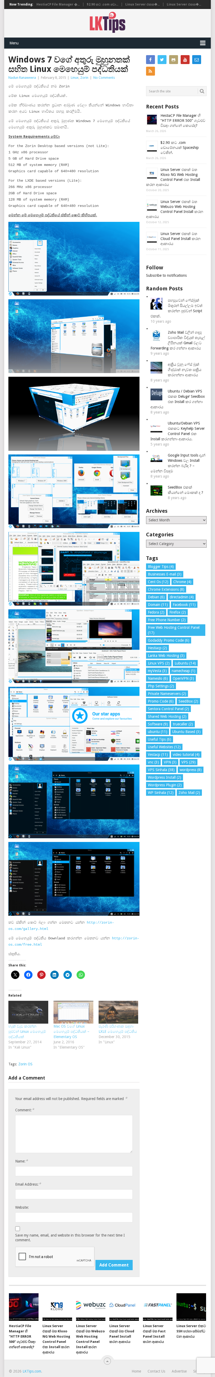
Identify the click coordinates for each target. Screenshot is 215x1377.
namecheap (183, 671)
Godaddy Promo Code (168, 640)
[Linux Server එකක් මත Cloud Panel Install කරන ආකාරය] (124, 1307)
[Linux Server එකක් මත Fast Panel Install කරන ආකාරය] (158, 1307)
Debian (156, 597)
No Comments (104, 78)
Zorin (84, 78)
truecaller (183, 724)
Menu (14, 43)
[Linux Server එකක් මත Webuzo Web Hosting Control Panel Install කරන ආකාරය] (91, 1307)
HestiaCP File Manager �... (58, 4)
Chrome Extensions (166, 589)
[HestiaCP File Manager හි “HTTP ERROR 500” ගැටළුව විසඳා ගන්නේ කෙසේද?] (24, 1307)
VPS (188, 762)
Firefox (177, 612)
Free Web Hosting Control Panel (174, 630)
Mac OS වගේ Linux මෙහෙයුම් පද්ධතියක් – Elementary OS (71, 1031)
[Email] (196, 59)
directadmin (182, 597)
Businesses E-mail (164, 574)
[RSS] (150, 71)
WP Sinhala (161, 792)
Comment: (24, 1109)
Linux (75, 78)
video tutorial (186, 754)
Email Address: (28, 1184)
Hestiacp (157, 648)
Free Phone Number (167, 620)
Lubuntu (185, 663)
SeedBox (188, 701)
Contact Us (156, 1371)
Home (136, 1371)
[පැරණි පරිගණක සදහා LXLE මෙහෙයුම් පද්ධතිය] (118, 1012)
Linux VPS (159, 663)
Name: (21, 1161)
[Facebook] (150, 59)
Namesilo (158, 678)
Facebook (184, 605)
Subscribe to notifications (166, 275)
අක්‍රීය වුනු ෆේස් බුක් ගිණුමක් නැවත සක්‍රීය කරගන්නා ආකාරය (184, 369)
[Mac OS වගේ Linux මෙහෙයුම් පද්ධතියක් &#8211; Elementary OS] (73, 1012)
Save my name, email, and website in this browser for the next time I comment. (70, 1237)
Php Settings (161, 686)
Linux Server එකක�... (142, 4)
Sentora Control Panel (168, 709)
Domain (158, 605)
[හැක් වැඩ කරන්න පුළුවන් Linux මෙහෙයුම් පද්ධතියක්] (28, 1012)
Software (158, 724)
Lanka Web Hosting (166, 655)
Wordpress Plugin (165, 785)
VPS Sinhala (161, 770)
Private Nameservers (167, 694)
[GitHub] (173, 59)
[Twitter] (162, 59)
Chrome (182, 582)
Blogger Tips (161, 566)
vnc (153, 762)
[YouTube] (185, 59)
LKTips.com (32, 1371)
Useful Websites (164, 747)
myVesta (157, 671)
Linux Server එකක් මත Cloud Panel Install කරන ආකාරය (180, 239)
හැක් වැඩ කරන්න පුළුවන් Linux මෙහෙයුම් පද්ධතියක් (27, 1031)
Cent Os (158, 582)
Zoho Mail (189, 792)
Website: (22, 1207)
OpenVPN (183, 678)
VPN (170, 762)
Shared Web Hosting (167, 716)
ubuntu (157, 732)
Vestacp (158, 754)
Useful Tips (159, 739)
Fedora (156, 612)
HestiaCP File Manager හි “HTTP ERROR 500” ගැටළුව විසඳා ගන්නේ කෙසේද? (182, 120)
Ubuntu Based (186, 732)
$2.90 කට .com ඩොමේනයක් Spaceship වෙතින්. (179, 147)
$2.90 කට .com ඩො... (102, 4)
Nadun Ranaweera (22, 78)
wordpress (191, 770)
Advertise (179, 1371)
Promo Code (161, 701)
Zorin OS (25, 1064)
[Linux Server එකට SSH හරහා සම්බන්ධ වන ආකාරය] (191, 1307)
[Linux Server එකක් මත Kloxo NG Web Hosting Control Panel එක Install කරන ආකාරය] (57, 1307)
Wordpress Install (164, 777)
